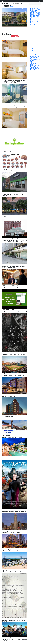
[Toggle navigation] (40, 1)
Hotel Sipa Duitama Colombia (35, 36)
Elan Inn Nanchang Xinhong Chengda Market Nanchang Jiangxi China (34, 57)
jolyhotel (11, 6)
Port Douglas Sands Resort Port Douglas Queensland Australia (34, 16)
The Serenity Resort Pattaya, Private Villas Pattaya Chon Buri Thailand (34, 68)
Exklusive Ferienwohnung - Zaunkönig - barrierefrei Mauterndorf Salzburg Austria (35, 11)
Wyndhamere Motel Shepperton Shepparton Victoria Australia (34, 24)
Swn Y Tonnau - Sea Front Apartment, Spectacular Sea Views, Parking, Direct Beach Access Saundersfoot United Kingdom (34, 42)
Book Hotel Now (14, 36)
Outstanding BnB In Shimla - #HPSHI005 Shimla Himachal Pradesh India (34, 46)
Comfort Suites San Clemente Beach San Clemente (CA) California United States (35, 19)
